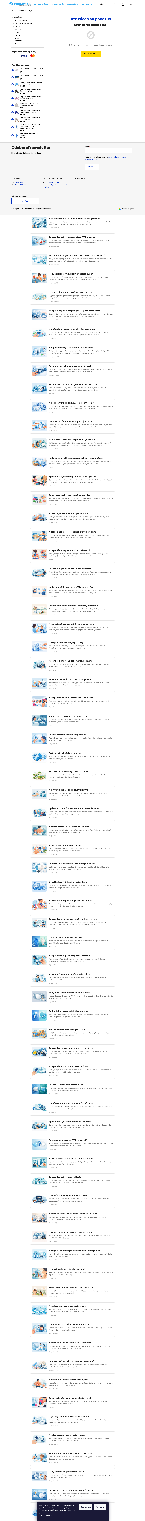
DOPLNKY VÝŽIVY (21, 21)
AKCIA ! (17, 38)
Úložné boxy (19, 44)
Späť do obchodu (91, 54)
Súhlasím (100, 1507)
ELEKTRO (18, 29)
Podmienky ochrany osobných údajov (56, 186)
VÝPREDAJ (18, 41)
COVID (17, 32)
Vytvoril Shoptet (128, 209)
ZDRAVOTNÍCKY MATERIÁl (24, 24)
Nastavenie (46, 1516)
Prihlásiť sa (92, 167)
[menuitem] (40, 4)
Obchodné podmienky (53, 182)
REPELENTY (18, 35)
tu (74, 1510)
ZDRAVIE (17, 26)
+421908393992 (20, 184)
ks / (25, 201)
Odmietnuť (86, 1507)
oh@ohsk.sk (19, 182)
